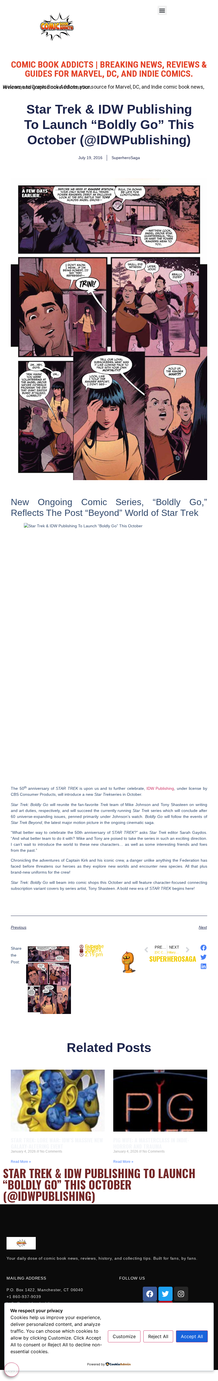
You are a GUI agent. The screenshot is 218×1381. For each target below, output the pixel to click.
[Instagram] (181, 1294)
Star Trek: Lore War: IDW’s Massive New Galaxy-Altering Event (57, 1143)
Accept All (192, 1336)
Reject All (158, 1336)
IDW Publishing (160, 788)
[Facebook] (150, 1294)
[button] (162, 10)
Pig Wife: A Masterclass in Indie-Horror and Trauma (151, 1143)
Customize (124, 1336)
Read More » (21, 1162)
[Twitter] (165, 1294)
